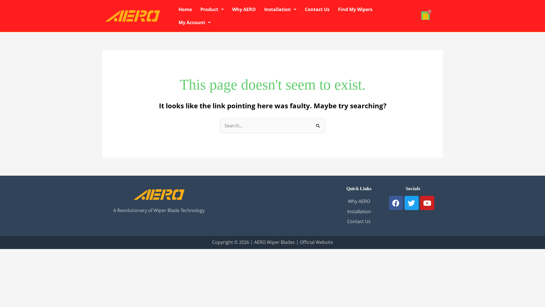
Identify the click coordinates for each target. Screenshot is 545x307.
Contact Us (317, 9)
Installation (277, 9)
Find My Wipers (355, 9)
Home (185, 9)
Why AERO (244, 9)
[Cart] (425, 15)
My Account (192, 22)
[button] (212, 9)
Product (209, 9)
